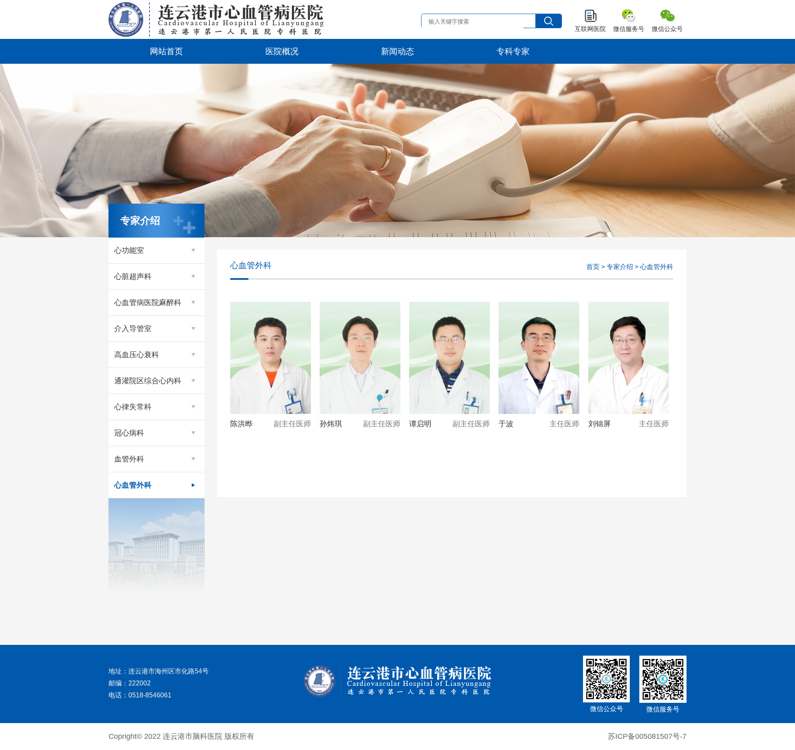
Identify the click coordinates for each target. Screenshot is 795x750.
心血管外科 (133, 485)
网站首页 (166, 51)
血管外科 (129, 459)
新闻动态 (397, 51)
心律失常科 (133, 407)
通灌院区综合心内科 (147, 381)
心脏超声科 (133, 276)
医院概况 (282, 51)
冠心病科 (129, 433)
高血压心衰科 (136, 355)
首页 (593, 266)
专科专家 (513, 51)
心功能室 (129, 250)
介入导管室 (133, 329)
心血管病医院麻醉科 (147, 302)
